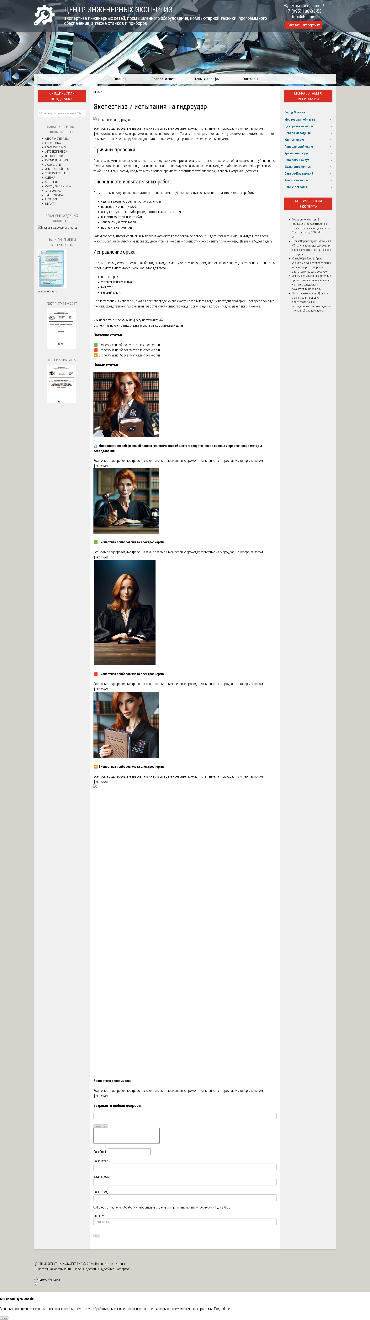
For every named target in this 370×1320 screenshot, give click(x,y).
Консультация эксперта (308, 204)
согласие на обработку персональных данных (137, 1207)
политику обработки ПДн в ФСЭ (208, 1207)
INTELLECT (51, 199)
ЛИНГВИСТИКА (54, 195)
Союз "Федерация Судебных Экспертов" (102, 1269)
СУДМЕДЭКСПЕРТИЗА (58, 186)
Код (105, 1126)
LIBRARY (98, 91)
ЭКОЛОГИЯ (51, 182)
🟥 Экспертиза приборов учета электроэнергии (126, 350)
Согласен (4, 1318)
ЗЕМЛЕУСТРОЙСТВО (57, 169)
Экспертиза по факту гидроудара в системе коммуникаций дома (138, 325)
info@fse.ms (303, 16)
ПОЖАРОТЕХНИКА (55, 147)
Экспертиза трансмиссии (112, 1081)
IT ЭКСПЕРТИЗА (54, 156)
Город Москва (294, 112)
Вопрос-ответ (163, 79)
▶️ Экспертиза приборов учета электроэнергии (126, 355)
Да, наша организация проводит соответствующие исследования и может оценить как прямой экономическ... (311, 301)
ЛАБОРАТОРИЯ (53, 164)
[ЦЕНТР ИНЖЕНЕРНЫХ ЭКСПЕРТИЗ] (44, 24)
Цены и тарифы (207, 79)
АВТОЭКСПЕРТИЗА (56, 151)
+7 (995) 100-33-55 (303, 11)
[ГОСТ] (61, 348)
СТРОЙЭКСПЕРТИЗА (57, 138)
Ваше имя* (100, 1161)
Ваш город (100, 1192)
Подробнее (222, 1309)
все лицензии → (48, 291)
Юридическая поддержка (62, 96)
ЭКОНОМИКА (53, 191)
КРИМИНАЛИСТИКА (56, 160)
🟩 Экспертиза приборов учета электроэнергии (126, 345)
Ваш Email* (100, 1152)
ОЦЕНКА (50, 177)
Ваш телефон (102, 1176)
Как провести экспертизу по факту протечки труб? (128, 320)
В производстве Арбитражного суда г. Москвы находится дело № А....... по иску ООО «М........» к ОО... (311, 228)
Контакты (250, 79)
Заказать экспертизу (303, 25)
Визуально (98, 1126)
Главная (120, 79)
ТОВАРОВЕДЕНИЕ (55, 173)
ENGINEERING (53, 143)
